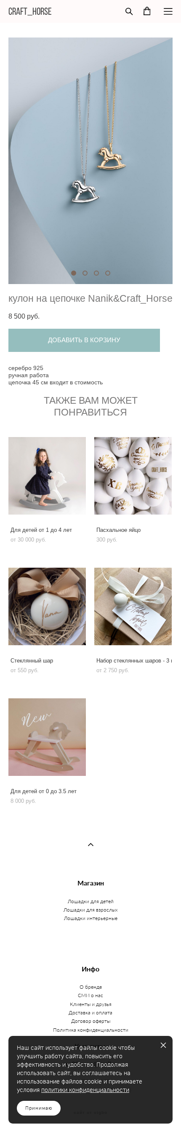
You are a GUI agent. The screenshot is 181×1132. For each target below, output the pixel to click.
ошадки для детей (92, 901)
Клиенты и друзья (91, 1004)
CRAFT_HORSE (30, 11)
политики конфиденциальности (85, 1090)
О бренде (91, 987)
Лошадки (75, 918)
